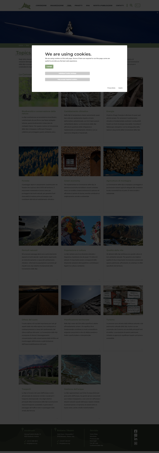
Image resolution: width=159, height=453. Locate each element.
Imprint (120, 88)
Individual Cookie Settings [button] (67, 73)
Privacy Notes (111, 88)
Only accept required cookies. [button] (67, 79)
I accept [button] (49, 66)
